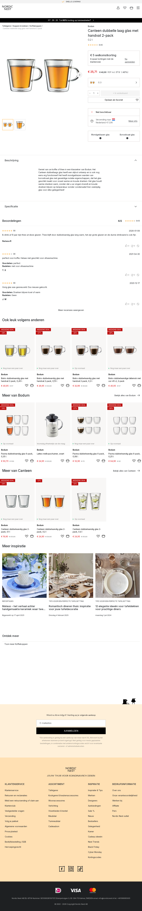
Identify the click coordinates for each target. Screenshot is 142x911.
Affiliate (115, 806)
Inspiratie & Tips (95, 790)
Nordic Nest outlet (120, 816)
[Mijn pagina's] (118, 7)
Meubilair (52, 816)
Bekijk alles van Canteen (124, 471)
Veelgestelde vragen (14, 811)
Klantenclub (10, 806)
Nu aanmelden (130, 60)
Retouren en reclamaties (16, 795)
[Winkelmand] (131, 7)
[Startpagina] (7, 8)
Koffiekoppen (35, 26)
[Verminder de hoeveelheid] (90, 93)
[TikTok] (80, 868)
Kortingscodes (94, 857)
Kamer (91, 831)
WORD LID (82, 2)
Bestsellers (93, 821)
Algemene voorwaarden (16, 826)
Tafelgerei (6, 26)
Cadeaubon (53, 826)
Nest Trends (93, 842)
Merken (91, 795)
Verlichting (53, 806)
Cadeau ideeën (95, 836)
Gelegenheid (94, 826)
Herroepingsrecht (13, 847)
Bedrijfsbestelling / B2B (15, 842)
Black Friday (93, 847)
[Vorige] (5, 75)
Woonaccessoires (56, 800)
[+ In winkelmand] (32, 385)
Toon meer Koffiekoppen (16, 644)
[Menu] (138, 7)
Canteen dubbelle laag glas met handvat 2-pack (22, 28)
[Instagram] (71, 868)
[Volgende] (79, 75)
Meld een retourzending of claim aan (22, 800)
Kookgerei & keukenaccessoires (63, 795)
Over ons (116, 790)
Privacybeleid (11, 831)
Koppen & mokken (20, 26)
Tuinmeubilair (54, 821)
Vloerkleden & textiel (58, 811)
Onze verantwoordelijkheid (124, 795)
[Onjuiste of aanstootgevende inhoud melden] (138, 246)
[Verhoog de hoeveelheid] (98, 93)
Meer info (133, 121)
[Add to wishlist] (26, 385)
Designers (92, 800)
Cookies (8, 836)
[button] (95, 45)
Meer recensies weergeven (71, 310)
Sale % (91, 811)
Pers (114, 811)
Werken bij (117, 800)
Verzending (10, 816)
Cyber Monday (95, 852)
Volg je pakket (11, 821)
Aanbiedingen (94, 806)
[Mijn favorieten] (124, 7)
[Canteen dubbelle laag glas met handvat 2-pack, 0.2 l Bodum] (42, 74)
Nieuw (91, 816)
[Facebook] (61, 868)
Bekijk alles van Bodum (125, 395)
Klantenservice (11, 790)
